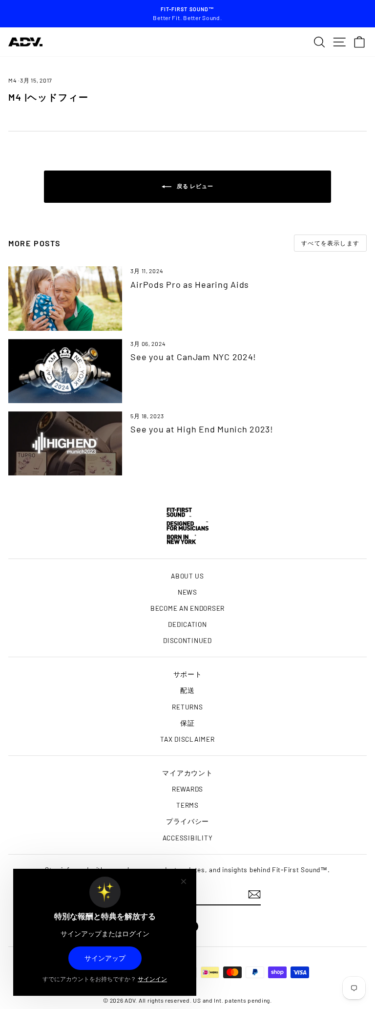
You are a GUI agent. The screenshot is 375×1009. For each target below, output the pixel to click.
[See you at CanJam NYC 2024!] (65, 371)
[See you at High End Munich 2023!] (65, 443)
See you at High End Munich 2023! (201, 429)
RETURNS (187, 707)
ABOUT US (187, 576)
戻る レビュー (194, 186)
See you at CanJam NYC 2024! (193, 356)
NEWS (187, 592)
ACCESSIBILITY (188, 838)
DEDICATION (187, 624)
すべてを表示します (330, 242)
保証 (187, 723)
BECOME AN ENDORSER (187, 608)
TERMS (187, 805)
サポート (187, 674)
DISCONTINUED (187, 640)
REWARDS (187, 789)
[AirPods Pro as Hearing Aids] (65, 298)
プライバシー (187, 821)
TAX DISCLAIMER (187, 739)
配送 (187, 690)
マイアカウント (187, 773)
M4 (12, 80)
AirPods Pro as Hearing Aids (189, 284)
